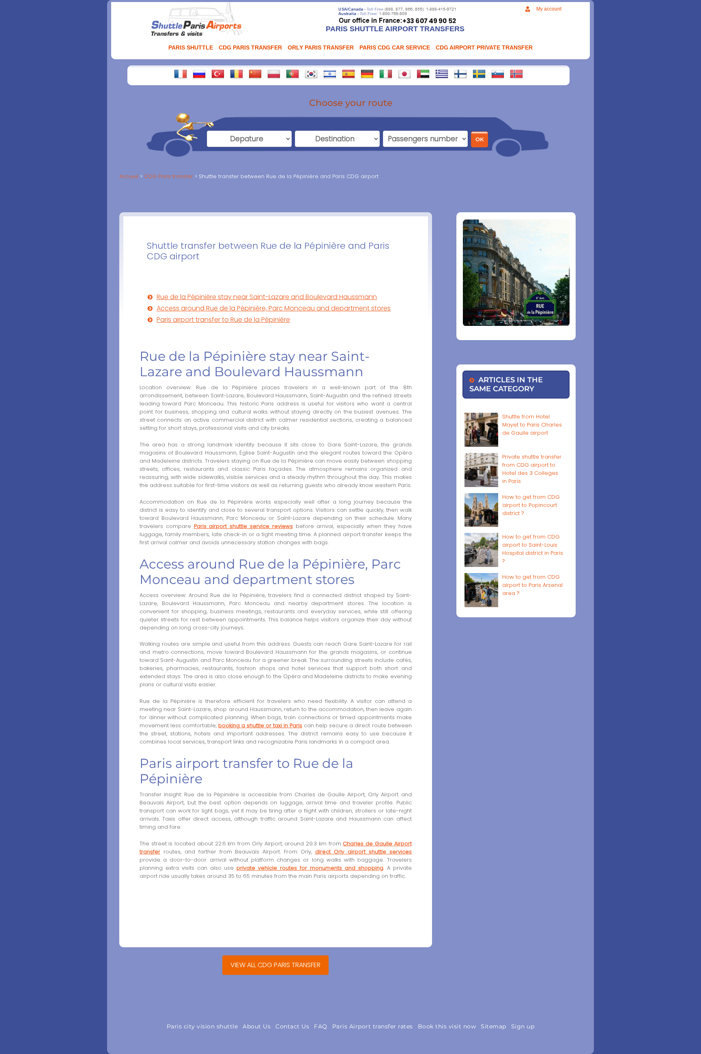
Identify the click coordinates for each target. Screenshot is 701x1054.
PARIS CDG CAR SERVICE (394, 47)
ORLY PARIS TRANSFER (321, 47)
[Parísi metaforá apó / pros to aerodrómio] (441, 73)
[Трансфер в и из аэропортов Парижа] (199, 73)
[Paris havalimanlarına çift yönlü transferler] (217, 73)
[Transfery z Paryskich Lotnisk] (273, 73)
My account (548, 9)
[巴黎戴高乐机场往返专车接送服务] (255, 73)
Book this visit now (447, 1026)
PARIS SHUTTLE (190, 47)
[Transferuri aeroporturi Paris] (236, 73)
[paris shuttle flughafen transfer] (367, 73)
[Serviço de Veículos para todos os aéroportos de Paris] (292, 73)
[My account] (527, 9)
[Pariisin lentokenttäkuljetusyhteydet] (460, 73)
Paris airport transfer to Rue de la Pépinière (223, 319)
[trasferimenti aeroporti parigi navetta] (385, 73)
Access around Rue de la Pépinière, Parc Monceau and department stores (274, 308)
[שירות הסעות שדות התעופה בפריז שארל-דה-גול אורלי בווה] (329, 73)
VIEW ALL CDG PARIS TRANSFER (275, 965)
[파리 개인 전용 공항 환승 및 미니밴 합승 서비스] (311, 73)
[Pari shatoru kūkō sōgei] (404, 73)
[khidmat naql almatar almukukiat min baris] (423, 73)
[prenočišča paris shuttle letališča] (497, 73)
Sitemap (493, 1026)
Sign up (523, 1026)
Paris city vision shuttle (202, 1026)
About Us (257, 1026)
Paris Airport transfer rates (372, 1026)
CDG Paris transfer (250, 47)
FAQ (320, 1026)
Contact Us (292, 1026)
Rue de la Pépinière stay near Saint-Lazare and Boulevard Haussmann (267, 297)
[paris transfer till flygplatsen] (479, 73)
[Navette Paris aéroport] (180, 73)
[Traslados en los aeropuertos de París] (348, 73)
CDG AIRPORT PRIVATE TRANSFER (484, 47)
